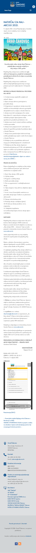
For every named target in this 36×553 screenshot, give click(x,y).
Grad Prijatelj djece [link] (20, 29)
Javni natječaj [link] (12, 31)
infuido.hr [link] (28, 536)
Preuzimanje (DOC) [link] (9, 412)
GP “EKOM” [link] (11, 492)
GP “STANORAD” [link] (13, 494)
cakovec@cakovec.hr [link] (18, 459)
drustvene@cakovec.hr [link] (10, 314)
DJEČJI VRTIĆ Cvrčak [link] (13, 501)
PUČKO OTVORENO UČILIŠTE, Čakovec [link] (18, 507)
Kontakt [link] (24, 523)
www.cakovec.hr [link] (8, 231)
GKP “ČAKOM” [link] (12, 490)
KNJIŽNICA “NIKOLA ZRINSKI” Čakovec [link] (19, 505)
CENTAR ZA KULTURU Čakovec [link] (16, 503)
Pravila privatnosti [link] (15, 523)
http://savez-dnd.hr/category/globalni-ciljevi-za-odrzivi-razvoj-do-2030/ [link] (17, 156)
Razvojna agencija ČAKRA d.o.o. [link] (17, 497)
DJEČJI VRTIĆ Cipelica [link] (14, 499)
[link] (33, 6)
